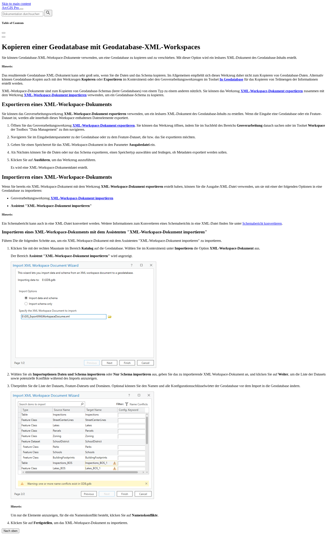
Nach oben (10, 531)
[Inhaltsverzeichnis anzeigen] (3, 37)
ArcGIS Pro (11, 8)
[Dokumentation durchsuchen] (48, 13)
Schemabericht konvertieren (262, 223)
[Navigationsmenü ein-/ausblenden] (21, 9)
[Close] (3, 33)
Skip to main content (16, 4)
